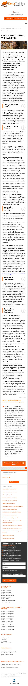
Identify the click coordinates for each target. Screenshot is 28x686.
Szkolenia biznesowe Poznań (7, 618)
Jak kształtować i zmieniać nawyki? (10, 492)
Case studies (3, 639)
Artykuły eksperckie (5, 637)
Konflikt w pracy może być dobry (9, 515)
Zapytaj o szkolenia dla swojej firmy (14, 463)
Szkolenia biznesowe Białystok (7, 626)
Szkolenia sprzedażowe (6, 590)
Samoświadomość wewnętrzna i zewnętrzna (11, 512)
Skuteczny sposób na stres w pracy (9, 497)
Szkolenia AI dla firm (5, 598)
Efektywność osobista (14, 28)
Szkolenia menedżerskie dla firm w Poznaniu (10, 664)
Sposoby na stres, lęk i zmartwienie (9, 500)
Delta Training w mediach (6, 642)
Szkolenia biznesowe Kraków (7, 613)
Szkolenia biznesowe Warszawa (7, 611)
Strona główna (4, 28)
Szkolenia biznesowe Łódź (7, 614)
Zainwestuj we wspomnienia (8, 538)
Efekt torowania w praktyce (7, 31)
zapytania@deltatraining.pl (17, 14)
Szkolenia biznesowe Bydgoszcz (8, 624)
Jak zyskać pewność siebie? (8, 535)
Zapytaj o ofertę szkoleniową (7, 654)
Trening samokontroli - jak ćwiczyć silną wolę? (12, 525)
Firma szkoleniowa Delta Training (8, 651)
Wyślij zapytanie (20, 18)
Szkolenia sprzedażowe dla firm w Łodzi (9, 667)
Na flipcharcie (4, 641)
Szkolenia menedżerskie (6, 592)
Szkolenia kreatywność (6, 597)
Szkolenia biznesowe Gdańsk (7, 619)
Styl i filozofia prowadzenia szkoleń (8, 652)
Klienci (9, 18)
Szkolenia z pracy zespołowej (7, 595)
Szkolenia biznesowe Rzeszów (7, 629)
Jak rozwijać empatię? (7, 494)
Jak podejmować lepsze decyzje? (9, 489)
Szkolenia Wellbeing (5, 602)
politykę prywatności (13, 570)
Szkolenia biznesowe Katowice (7, 628)
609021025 (16, 12)
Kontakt (3, 656)
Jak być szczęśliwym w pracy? (8, 503)
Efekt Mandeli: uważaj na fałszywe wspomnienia (12, 506)
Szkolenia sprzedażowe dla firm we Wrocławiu (11, 666)
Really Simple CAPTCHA (17, 574)
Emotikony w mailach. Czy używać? (10, 517)
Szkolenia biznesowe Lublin (7, 623)
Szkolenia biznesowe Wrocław (7, 616)
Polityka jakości (11, 674)
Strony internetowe (11, 676)
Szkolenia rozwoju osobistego (7, 593)
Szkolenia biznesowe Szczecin (7, 621)
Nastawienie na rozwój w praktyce (9, 509)
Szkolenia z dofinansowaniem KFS (8, 600)
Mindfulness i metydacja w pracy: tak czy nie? (12, 528)
